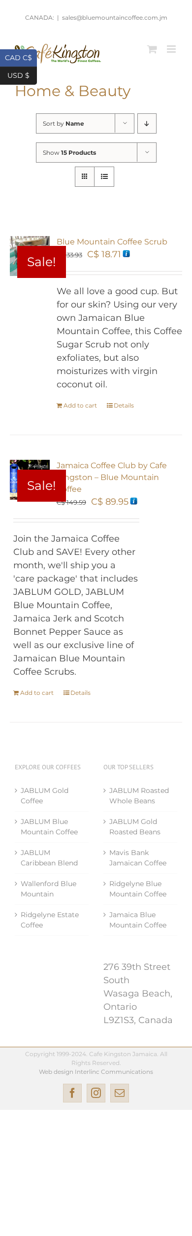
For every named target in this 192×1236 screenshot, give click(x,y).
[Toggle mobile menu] (172, 49)
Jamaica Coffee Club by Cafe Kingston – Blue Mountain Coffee (112, 477)
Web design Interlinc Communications (96, 1071)
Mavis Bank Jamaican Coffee (137, 857)
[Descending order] (147, 123)
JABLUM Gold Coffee (44, 795)
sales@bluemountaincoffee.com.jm (114, 17)
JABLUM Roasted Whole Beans (139, 795)
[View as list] (104, 176)
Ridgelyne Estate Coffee (50, 919)
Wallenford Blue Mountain (48, 888)
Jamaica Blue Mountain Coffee (137, 919)
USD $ (22, 74)
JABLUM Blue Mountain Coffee (49, 826)
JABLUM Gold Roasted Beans (134, 826)
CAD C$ (21, 57)
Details (124, 405)
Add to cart (80, 405)
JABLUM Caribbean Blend (49, 857)
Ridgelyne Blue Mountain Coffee (137, 888)
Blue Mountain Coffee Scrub (112, 241)
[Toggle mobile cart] (152, 49)
